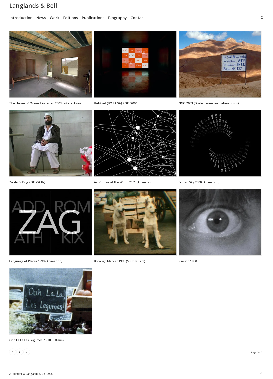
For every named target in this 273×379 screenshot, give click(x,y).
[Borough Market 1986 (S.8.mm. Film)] (135, 222)
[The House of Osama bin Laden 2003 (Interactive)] (50, 64)
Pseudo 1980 (188, 261)
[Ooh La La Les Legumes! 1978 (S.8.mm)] (50, 301)
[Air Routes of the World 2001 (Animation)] (135, 143)
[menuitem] (22, 17)
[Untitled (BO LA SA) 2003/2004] (135, 64)
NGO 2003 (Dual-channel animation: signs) (209, 103)
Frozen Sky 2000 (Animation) (199, 182)
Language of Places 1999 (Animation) (35, 261)
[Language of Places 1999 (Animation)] (50, 222)
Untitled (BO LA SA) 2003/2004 (115, 103)
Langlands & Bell (33, 5)
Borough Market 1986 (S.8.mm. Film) (119, 261)
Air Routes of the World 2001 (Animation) (124, 182)
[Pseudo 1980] (220, 222)
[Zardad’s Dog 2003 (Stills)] (50, 143)
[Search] (262, 17)
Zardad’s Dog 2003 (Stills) (27, 182)
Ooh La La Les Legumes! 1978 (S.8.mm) (36, 340)
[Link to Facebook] (261, 373)
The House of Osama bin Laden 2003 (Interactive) (45, 103)
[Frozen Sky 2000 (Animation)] (220, 143)
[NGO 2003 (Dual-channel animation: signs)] (220, 64)
